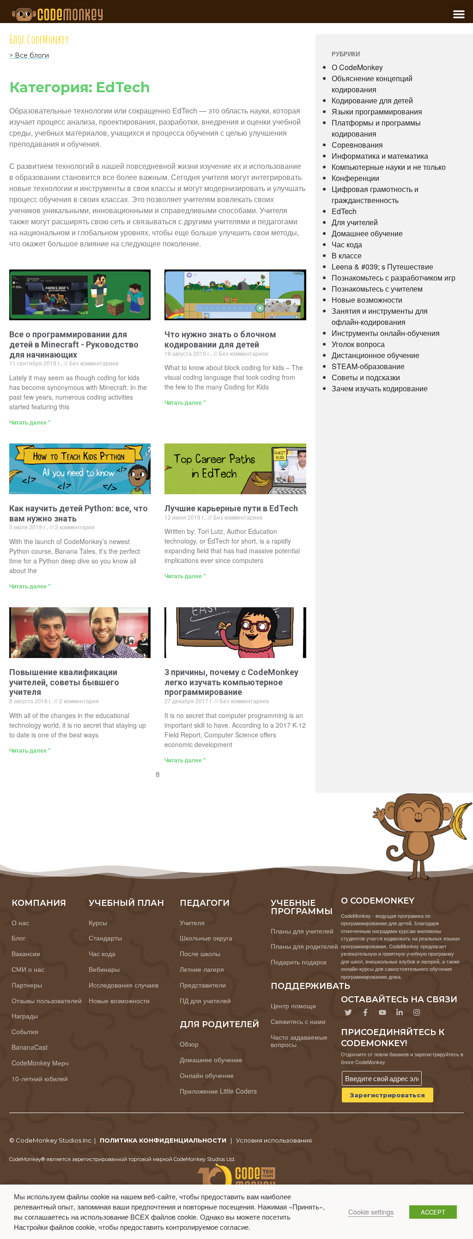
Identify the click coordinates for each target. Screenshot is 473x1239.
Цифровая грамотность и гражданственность (375, 194)
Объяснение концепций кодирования (372, 84)
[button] (458, 14)
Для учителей (355, 222)
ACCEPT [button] (433, 1212)
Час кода (347, 244)
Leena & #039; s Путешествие (382, 266)
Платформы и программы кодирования (376, 128)
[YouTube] (382, 1012)
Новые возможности (367, 299)
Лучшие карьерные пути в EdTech (231, 508)
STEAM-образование (368, 366)
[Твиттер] (348, 1012)
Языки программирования (377, 111)
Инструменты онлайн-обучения (386, 333)
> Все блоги (29, 55)
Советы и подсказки (366, 377)
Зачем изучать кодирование (380, 388)
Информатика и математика (380, 155)
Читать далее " (30, 422)
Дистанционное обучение (375, 355)
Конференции (355, 178)
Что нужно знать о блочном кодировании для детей (220, 339)
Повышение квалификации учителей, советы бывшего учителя (64, 682)
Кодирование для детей (372, 100)
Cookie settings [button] (371, 1211)
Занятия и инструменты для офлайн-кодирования (380, 316)
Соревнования (357, 144)
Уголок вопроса (358, 344)
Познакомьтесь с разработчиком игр (393, 277)
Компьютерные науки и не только (389, 167)
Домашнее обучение (367, 233)
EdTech (344, 211)
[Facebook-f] (365, 1012)
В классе (347, 255)
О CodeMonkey (357, 67)
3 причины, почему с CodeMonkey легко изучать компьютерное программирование (231, 682)
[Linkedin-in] (399, 1012)
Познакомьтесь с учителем (377, 288)
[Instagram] (416, 1012)
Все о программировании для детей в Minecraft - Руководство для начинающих (74, 344)
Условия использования (274, 1140)
